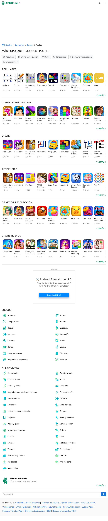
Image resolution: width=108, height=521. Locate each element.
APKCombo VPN (40, 507)
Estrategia (64, 328)
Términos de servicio (50, 503)
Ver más (100, 95)
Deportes (11, 334)
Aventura (11, 315)
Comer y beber (66, 424)
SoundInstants (55, 507)
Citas (62, 436)
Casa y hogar (65, 449)
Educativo (64, 353)
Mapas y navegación (16, 430)
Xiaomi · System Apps (84, 507)
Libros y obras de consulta (19, 411)
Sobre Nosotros (33, 503)
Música (63, 347)
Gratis (46, 57)
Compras (63, 411)
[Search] (103, 494)
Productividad (14, 398)
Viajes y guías (13, 424)
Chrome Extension (23, 507)
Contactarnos (8, 507)
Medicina (63, 455)
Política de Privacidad (70, 503)
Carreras (11, 340)
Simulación (64, 334)
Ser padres (12, 462)
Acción (62, 315)
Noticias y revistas (67, 443)
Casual (10, 328)
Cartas (10, 347)
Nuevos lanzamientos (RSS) (64, 511)
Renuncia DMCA (88, 503)
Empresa (11, 417)
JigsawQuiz (68, 507)
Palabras (63, 359)
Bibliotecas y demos (16, 455)
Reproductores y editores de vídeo (22, 392)
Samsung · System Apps (12, 511)
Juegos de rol (13, 321)
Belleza (63, 430)
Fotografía (64, 386)
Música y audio (14, 386)
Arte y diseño (65, 462)
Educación (12, 405)
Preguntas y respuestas (18, 359)
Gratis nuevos (11, 62)
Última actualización (29, 57)
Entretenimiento (66, 373)
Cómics (11, 436)
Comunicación (14, 379)
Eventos (11, 443)
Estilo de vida (65, 405)
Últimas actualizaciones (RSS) (38, 511)
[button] (99, 3)
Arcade (63, 321)
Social (62, 379)
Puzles (62, 340)
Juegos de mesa (15, 353)
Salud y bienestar (67, 417)
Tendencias (61, 57)
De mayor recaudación (82, 57)
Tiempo (11, 449)
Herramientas (13, 373)
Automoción (13, 468)
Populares (10, 57)
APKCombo (7, 45)
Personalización (66, 392)
